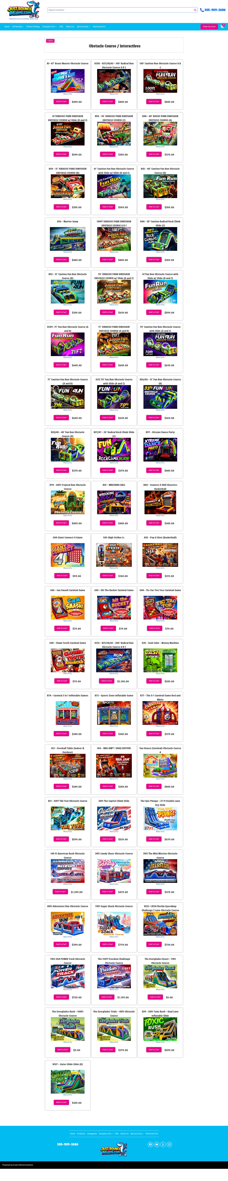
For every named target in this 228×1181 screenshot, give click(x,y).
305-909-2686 (67, 1144)
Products (81, 1134)
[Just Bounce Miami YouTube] (156, 1144)
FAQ (61, 26)
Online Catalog (33, 26)
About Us (70, 26)
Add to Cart (61, 101)
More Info (67, 94)
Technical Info (99, 26)
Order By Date (209, 26)
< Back (50, 41)
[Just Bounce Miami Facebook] (150, 1144)
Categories (92, 1134)
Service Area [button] (83, 26)
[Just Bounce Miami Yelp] (163, 1144)
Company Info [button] (48, 26)
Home (7, 26)
